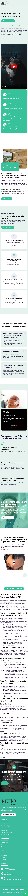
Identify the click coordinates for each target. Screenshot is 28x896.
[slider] (14, 562)
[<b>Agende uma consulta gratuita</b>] (14, 767)
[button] (25, 893)
